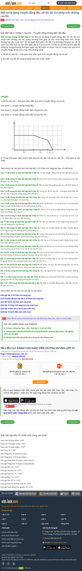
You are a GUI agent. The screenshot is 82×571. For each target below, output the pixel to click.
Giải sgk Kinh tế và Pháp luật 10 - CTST (16, 484)
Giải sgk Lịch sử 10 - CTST (10, 480)
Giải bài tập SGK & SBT (27, 494)
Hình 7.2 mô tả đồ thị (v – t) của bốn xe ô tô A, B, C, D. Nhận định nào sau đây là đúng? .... (39, 216)
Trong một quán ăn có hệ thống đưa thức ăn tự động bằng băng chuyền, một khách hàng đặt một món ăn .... (39, 235)
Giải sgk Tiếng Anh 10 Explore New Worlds (17, 464)
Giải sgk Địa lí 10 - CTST (10, 477)
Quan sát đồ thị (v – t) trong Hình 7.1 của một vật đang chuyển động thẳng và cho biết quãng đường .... (39, 204)
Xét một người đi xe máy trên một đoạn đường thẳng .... (39, 272)
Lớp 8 (30, 8)
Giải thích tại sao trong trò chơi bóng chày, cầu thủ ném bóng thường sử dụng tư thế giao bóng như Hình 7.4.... (39, 253)
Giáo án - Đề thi (74, 8)
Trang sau (73, 26)
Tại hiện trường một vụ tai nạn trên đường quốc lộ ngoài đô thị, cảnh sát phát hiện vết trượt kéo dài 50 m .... (39, 259)
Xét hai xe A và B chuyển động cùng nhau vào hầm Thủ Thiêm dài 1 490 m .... (39, 210)
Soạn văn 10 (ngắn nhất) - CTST (13, 444)
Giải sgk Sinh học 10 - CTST (11, 474)
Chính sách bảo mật (10, 532)
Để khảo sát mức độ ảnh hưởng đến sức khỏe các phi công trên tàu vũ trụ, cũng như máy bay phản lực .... (39, 265)
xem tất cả (40, 382)
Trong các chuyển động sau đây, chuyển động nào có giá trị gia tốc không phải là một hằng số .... (39, 229)
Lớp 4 (23, 514)
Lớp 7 (22, 8)
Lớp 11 (53, 8)
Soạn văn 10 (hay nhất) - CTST (12, 440)
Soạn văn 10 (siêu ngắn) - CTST (13, 447)
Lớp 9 (37, 8)
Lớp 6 (14, 8)
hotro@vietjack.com (58, 542)
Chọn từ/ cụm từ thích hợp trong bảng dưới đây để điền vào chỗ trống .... (39, 180)
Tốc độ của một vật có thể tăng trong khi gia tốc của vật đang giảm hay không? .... (39, 223)
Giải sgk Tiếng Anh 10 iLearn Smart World (17, 460)
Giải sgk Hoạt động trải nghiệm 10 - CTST (17, 487)
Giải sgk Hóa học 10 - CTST (11, 470)
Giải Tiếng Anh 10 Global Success (14, 454)
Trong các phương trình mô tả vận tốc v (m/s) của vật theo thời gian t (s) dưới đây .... (39, 198)
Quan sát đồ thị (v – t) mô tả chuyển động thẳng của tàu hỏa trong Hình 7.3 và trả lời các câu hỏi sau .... (39, 247)
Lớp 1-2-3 (5, 514)
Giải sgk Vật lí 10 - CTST (10, 467)
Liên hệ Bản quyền (9, 546)
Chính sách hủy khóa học (12, 542)
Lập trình (44, 523)
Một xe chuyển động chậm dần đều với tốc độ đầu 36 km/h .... (39, 284)
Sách (66, 494)
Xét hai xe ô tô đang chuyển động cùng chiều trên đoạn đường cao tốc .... (39, 241)
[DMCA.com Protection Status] (26, 568)
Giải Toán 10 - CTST (8, 450)
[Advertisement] (40, 79)
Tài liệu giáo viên (50, 494)
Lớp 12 (62, 8)
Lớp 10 (45, 8)
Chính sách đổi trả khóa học (13, 539)
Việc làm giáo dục (67, 3)
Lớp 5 (7, 8)
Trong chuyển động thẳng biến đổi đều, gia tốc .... (39, 174)
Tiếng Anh (65, 523)
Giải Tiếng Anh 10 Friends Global (13, 457)
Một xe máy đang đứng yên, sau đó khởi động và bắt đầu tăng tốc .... (39, 186)
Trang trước (8, 26)
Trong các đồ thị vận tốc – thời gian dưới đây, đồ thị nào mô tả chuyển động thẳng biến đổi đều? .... (39, 192)
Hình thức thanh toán (10, 535)
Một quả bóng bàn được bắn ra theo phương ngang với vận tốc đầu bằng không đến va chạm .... (39, 278)
